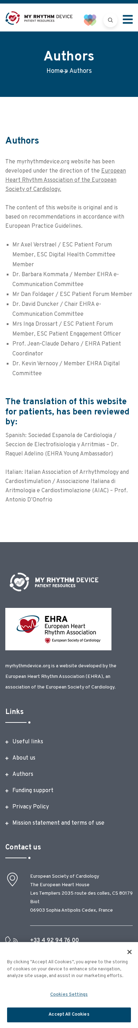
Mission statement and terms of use (58, 823)
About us (23, 758)
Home (54, 71)
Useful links (27, 741)
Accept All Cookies (68, 1014)
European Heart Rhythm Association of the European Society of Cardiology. (65, 180)
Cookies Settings (69, 995)
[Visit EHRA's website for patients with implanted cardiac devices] (93, 19)
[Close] (129, 952)
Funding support (32, 790)
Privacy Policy (30, 807)
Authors (22, 774)
